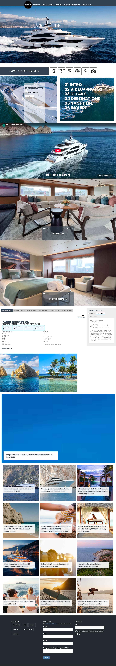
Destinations (35, 5)
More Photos (70, 228)
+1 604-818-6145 (50, 624)
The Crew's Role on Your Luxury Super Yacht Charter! (18, 602)
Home (25, 625)
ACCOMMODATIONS (19, 310)
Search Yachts (48, 5)
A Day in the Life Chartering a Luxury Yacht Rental (55, 602)
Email (80, 624)
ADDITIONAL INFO (67, 310)
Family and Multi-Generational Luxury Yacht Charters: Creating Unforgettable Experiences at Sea (56, 528)
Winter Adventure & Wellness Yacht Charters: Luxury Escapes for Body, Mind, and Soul (92, 528)
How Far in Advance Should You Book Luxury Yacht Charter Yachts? (92, 602)
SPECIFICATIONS (6, 310)
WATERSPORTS (43, 310)
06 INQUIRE (76, 108)
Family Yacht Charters (72, 5)
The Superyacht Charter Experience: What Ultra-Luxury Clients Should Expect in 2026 (18, 528)
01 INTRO (73, 84)
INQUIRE (30, 96)
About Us (58, 5)
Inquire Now (87, 5)
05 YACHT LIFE (79, 103)
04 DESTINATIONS (82, 98)
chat (56, 624)
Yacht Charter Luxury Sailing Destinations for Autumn (89, 565)
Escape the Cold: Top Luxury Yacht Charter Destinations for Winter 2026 (29, 455)
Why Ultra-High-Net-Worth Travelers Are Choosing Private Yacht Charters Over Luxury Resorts (92, 491)
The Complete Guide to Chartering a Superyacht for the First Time (55, 490)
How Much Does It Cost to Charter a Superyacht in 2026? (18, 490)
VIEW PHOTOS (81, 317)
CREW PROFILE (55, 310)
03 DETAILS (76, 94)
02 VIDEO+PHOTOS (83, 89)
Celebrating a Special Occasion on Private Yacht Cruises (55, 565)
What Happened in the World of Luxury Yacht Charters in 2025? (17, 565)
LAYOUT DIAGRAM (31, 310)
